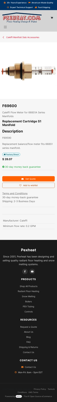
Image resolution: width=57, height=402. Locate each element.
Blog (28, 337)
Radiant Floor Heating (28, 291)
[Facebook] (25, 271)
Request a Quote (28, 327)
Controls (28, 311)
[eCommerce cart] (52, 18)
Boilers (28, 301)
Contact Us (28, 352)
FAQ (28, 342)
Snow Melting (28, 296)
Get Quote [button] (30, 179)
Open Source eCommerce (41, 396)
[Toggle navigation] (5, 27)
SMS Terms (33, 392)
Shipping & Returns (28, 347)
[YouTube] (32, 271)
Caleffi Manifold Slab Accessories (22, 37)
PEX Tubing (28, 306)
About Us (28, 332)
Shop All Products (28, 286)
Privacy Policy (40, 389)
